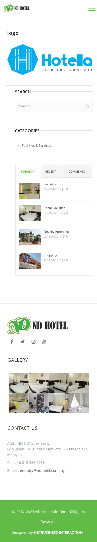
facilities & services (36, 145)
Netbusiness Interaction (58, 532)
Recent (50, 171)
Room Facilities (54, 208)
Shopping (50, 255)
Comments (77, 171)
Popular (27, 171)
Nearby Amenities (57, 231)
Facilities (50, 184)
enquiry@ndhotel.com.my (42, 470)
